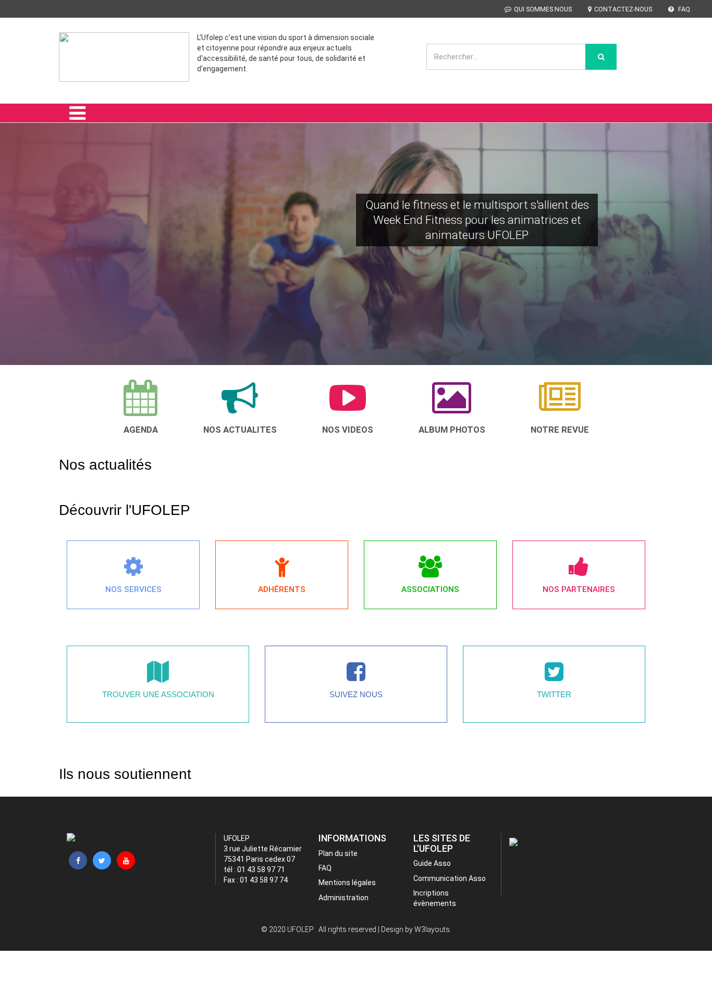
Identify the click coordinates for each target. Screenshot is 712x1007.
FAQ (683, 9)
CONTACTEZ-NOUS (623, 9)
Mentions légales (347, 882)
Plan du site (338, 853)
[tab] (141, 407)
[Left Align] (601, 57)
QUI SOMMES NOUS (543, 9)
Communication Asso (449, 878)
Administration (343, 897)
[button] (21, 258)
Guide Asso (432, 863)
